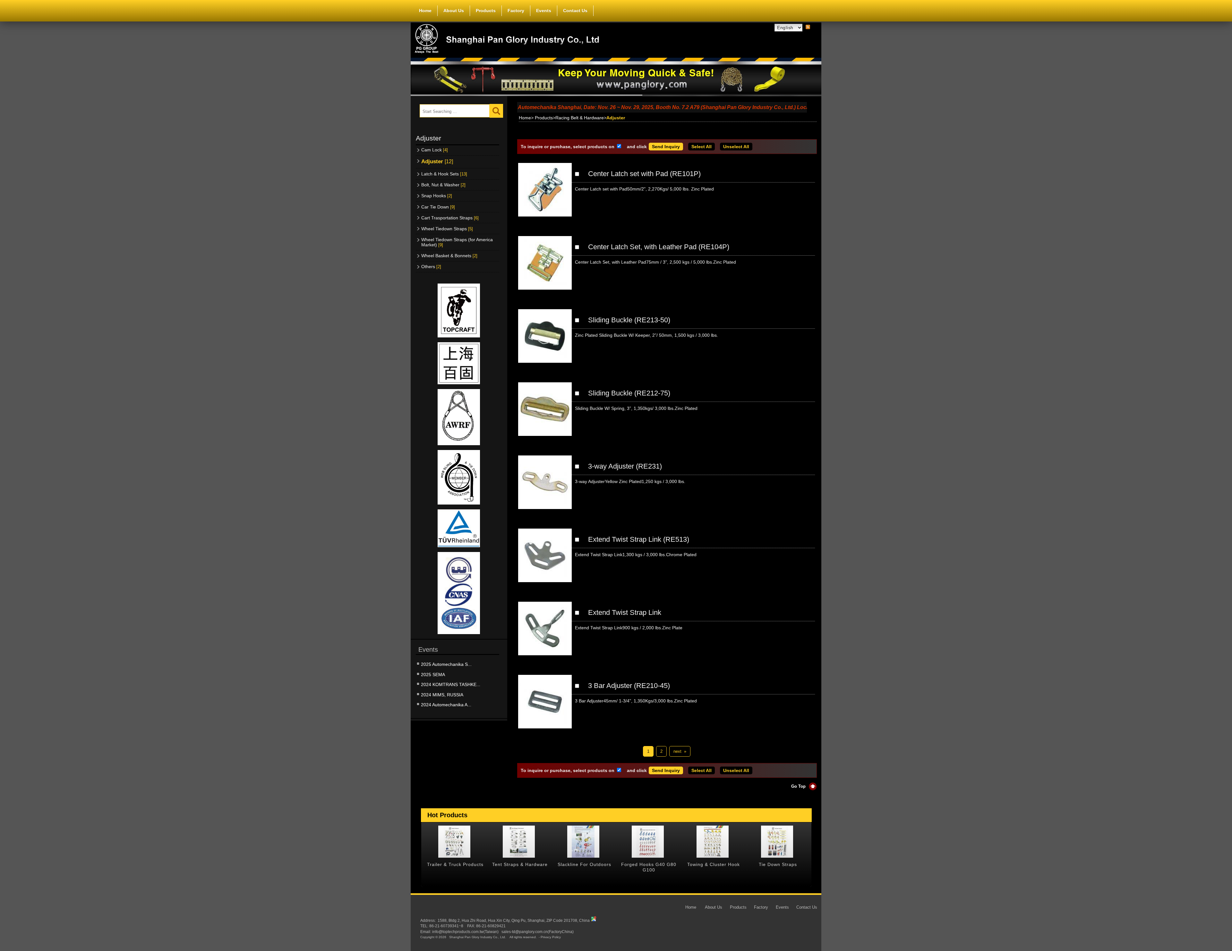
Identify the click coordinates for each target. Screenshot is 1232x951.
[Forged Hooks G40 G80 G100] (583, 841)
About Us (453, 10)
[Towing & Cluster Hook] (647, 841)
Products (486, 10)
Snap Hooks (436, 195)
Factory (516, 10)
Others (431, 266)
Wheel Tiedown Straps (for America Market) (457, 242)
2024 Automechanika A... (446, 704)
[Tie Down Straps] (712, 841)
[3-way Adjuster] (545, 487)
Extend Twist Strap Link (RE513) (638, 539)
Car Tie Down (438, 206)
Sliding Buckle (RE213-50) (629, 320)
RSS (807, 27)
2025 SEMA (433, 674)
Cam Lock (434, 149)
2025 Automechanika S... (446, 664)
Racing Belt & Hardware (579, 117)
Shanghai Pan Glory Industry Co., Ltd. (477, 937)
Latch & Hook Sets (444, 173)
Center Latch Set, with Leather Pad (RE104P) (658, 247)
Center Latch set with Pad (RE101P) (644, 174)
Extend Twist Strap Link (624, 612)
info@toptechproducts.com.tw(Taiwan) (465, 932)
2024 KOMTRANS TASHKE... (450, 684)
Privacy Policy (551, 937)
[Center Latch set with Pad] (545, 195)
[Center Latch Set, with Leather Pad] (545, 268)
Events (543, 10)
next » (679, 751)
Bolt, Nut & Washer (443, 184)
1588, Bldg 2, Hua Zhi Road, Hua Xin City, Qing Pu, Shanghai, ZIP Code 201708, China (514, 920)
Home (425, 10)
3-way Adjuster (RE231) (625, 466)
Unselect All (736, 146)
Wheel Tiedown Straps (447, 228)
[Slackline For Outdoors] (518, 841)
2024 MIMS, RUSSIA (442, 694)
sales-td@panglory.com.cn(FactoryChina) (537, 932)
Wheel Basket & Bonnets (449, 255)
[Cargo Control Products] (777, 841)
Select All (701, 146)
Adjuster (437, 161)
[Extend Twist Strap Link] (545, 561)
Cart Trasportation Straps (450, 217)
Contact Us (575, 10)
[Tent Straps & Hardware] (454, 841)
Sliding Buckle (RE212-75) (629, 393)
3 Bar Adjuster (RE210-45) (629, 686)
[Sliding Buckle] (545, 341)
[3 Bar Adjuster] (545, 707)
